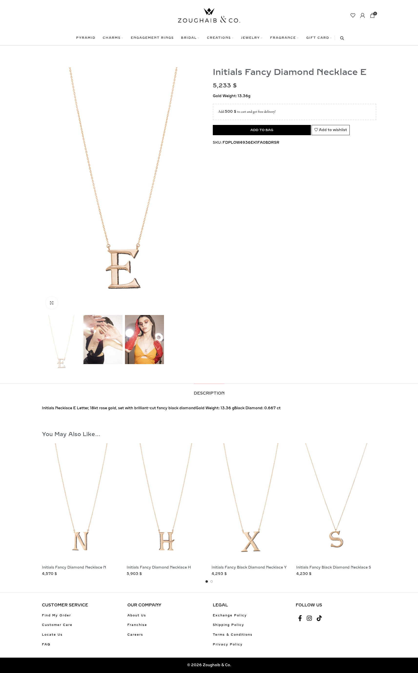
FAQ (46, 644)
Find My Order (56, 615)
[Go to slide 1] (206, 581)
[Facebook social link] (300, 618)
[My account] (362, 15)
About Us (136, 615)
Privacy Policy (228, 644)
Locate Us (52, 634)
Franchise (137, 625)
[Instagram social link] (309, 618)
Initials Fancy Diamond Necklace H (159, 567)
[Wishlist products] (353, 15)
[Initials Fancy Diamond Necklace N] (82, 503)
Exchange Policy (230, 615)
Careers (135, 634)
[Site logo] (209, 15)
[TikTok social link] (319, 618)
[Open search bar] (339, 38)
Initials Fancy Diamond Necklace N (74, 567)
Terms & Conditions (233, 634)
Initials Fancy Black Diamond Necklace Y (249, 567)
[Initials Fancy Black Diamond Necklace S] (336, 503)
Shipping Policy (228, 625)
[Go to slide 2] (211, 581)
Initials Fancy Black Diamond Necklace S (333, 567)
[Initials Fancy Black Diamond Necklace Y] (252, 503)
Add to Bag (261, 130)
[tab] (209, 390)
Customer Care (57, 625)
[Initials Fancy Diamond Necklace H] (167, 503)
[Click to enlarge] (52, 303)
